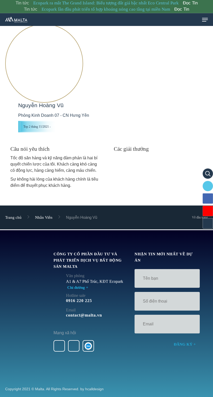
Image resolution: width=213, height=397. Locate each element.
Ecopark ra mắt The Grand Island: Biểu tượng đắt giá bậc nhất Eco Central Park (106, 3)
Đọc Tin (190, 3)
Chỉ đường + (77, 287)
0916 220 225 (79, 300)
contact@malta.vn (84, 315)
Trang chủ (13, 217)
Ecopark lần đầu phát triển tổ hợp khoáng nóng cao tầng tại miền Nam (106, 9)
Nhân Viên (43, 217)
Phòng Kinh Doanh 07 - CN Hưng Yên (53, 115)
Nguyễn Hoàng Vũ (41, 105)
